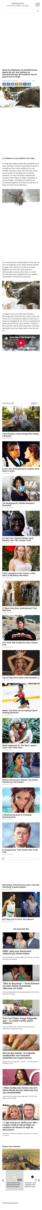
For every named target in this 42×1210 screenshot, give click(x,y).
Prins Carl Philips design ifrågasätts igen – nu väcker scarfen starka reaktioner (20, 1020)
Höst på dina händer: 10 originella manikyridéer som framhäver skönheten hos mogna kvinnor (19, 1055)
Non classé (25, 81)
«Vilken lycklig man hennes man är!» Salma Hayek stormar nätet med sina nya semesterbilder (20, 1090)
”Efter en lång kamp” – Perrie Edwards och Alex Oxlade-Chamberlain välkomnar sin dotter (21, 986)
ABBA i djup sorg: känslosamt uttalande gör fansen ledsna (17, 952)
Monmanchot (18, 3)
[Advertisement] (21, 41)
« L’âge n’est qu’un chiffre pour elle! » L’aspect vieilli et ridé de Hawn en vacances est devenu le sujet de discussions (20, 1126)
